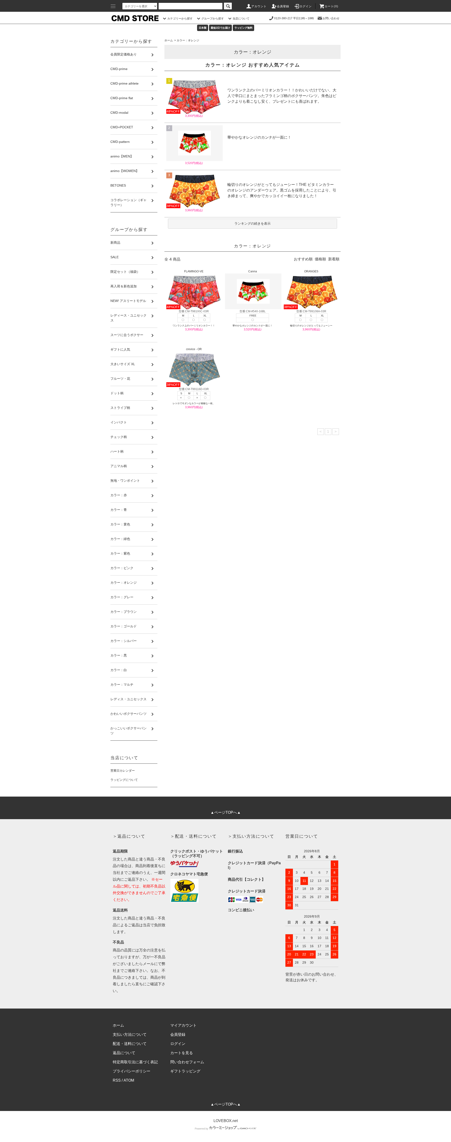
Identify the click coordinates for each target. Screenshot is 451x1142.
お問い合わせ (331, 18)
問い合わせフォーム (187, 1062)
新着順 (333, 259)
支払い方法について (130, 1034)
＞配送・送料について (193, 836)
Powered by (201, 1128)
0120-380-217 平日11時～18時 (294, 18)
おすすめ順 (303, 259)
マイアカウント (183, 1025)
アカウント (259, 6)
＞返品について (129, 836)
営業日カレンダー (122, 770)
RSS (117, 1080)
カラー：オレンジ (188, 40)
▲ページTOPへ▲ (225, 812)
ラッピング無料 (243, 27)
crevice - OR (194, 349)
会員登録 (283, 6)
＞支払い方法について (251, 836)
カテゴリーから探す (180, 18)
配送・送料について (130, 1044)
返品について (124, 1053)
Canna (252, 271)
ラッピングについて (124, 780)
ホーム (168, 40)
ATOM (129, 1080)
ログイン (305, 6)
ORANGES (311, 271)
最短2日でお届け (220, 27)
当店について (241, 18)
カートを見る (181, 1053)
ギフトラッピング (185, 1071)
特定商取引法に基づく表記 (135, 1062)
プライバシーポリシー (131, 1071)
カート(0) (331, 6)
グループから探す (212, 18)
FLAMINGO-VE (193, 271)
